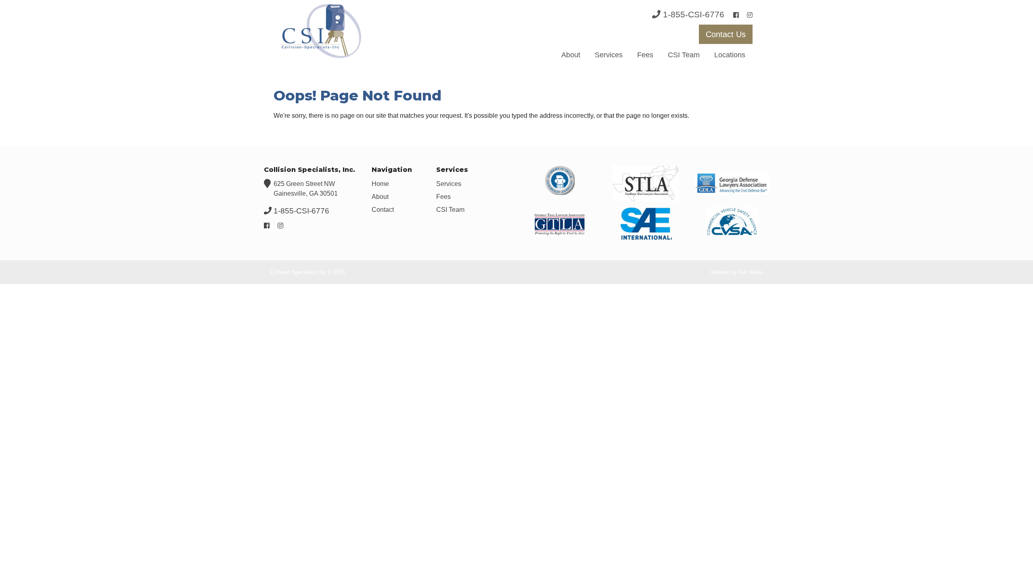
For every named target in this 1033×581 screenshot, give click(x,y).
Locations (729, 55)
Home (380, 183)
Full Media (750, 272)
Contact (383, 209)
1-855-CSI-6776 (694, 14)
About (570, 55)
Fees (645, 55)
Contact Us (726, 34)
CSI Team (684, 55)
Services (609, 55)
